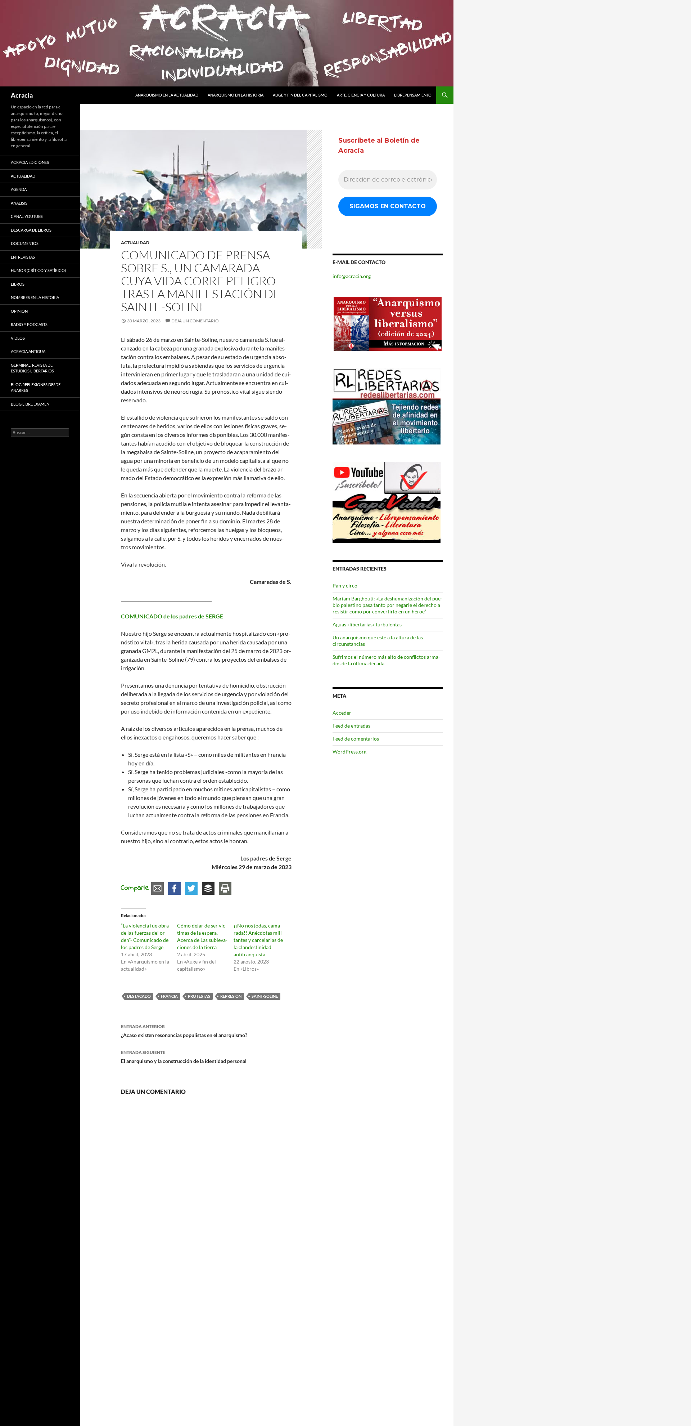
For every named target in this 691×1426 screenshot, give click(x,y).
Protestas (199, 996)
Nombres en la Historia (35, 297)
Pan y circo (345, 585)
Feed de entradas (351, 726)
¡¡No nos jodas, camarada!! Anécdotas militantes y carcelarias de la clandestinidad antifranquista (259, 939)
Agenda (19, 189)
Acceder (342, 713)
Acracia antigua (28, 351)
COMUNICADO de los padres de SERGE (172, 616)
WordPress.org (349, 751)
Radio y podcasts (29, 324)
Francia (169, 996)
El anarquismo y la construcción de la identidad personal (184, 1057)
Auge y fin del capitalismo (300, 95)
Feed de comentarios (356, 739)
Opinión (19, 311)
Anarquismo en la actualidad (166, 95)
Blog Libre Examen (30, 404)
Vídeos (18, 338)
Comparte (135, 888)
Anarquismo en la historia (235, 95)
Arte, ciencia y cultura (361, 95)
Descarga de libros (31, 230)
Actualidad (135, 242)
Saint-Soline (265, 996)
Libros (17, 284)
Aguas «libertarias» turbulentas (367, 624)
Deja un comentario (195, 320)
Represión (230, 996)
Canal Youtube (27, 216)
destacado (139, 996)
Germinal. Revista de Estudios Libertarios (32, 368)
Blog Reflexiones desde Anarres (35, 387)
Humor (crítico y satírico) (38, 270)
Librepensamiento (413, 95)
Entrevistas (23, 257)
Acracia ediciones (30, 162)
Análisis (19, 203)
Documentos (25, 243)
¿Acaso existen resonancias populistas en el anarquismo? (184, 1031)
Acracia (22, 95)
